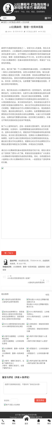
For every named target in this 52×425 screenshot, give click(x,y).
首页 (5, 22)
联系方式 (25, 415)
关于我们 (18, 415)
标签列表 (33, 415)
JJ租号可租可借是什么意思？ (38, 341)
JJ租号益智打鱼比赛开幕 (36, 363)
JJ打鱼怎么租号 (14, 22)
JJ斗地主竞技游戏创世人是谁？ (19, 278)
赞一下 (8, 253)
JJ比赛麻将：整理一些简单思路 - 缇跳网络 (29, 267)
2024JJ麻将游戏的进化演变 (12, 326)
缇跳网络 (31, 417)
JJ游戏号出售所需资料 (36, 282)
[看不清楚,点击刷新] (12, 404)
